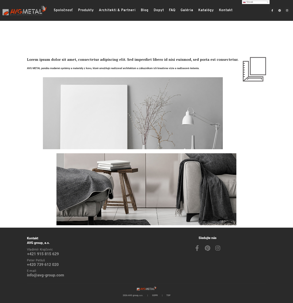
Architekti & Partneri (117, 10)
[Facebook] (272, 10)
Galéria (187, 10)
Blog (145, 10)
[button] (239, 10)
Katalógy (206, 10)
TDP (168, 295)
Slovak (249, 2)
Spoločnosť (63, 10)
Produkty (86, 10)
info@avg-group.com (45, 275)
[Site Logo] (24, 10)
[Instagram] (287, 10)
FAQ (172, 10)
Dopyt (159, 10)
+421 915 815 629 (43, 254)
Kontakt (226, 10)
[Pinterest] (279, 10)
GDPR (155, 295)
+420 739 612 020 (43, 264)
